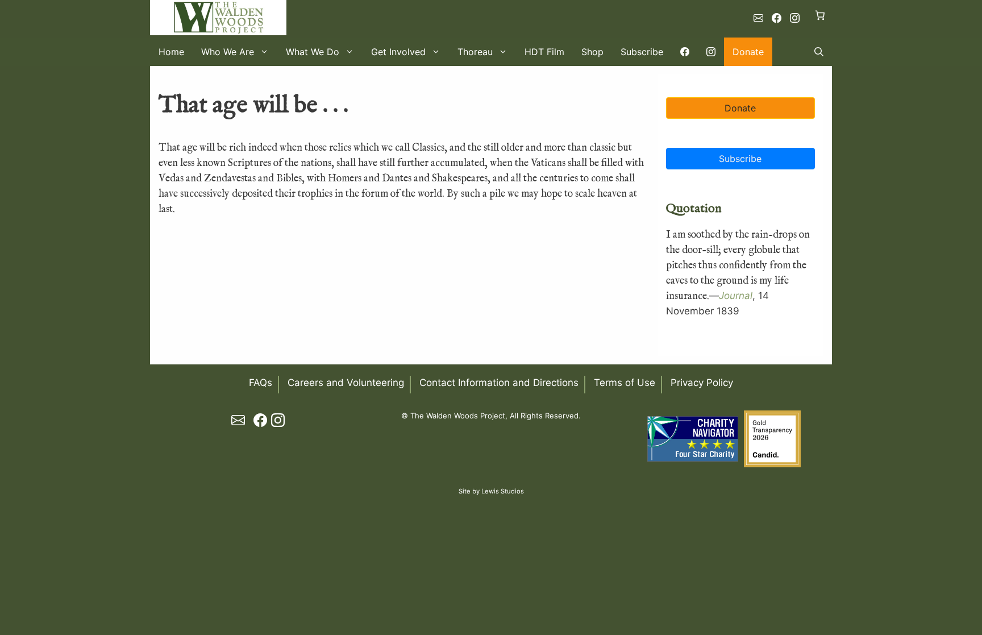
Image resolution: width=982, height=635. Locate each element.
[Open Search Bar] (819, 52)
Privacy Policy (702, 382)
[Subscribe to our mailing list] (758, 18)
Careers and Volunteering (346, 382)
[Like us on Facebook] (776, 18)
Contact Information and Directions (499, 382)
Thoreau (475, 51)
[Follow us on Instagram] (795, 18)
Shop (592, 51)
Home (171, 51)
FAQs (260, 382)
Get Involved (398, 51)
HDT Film (544, 51)
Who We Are (227, 51)
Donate (748, 51)
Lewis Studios (502, 491)
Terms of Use (624, 382)
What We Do (312, 51)
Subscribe (642, 51)
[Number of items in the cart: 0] (820, 15)
